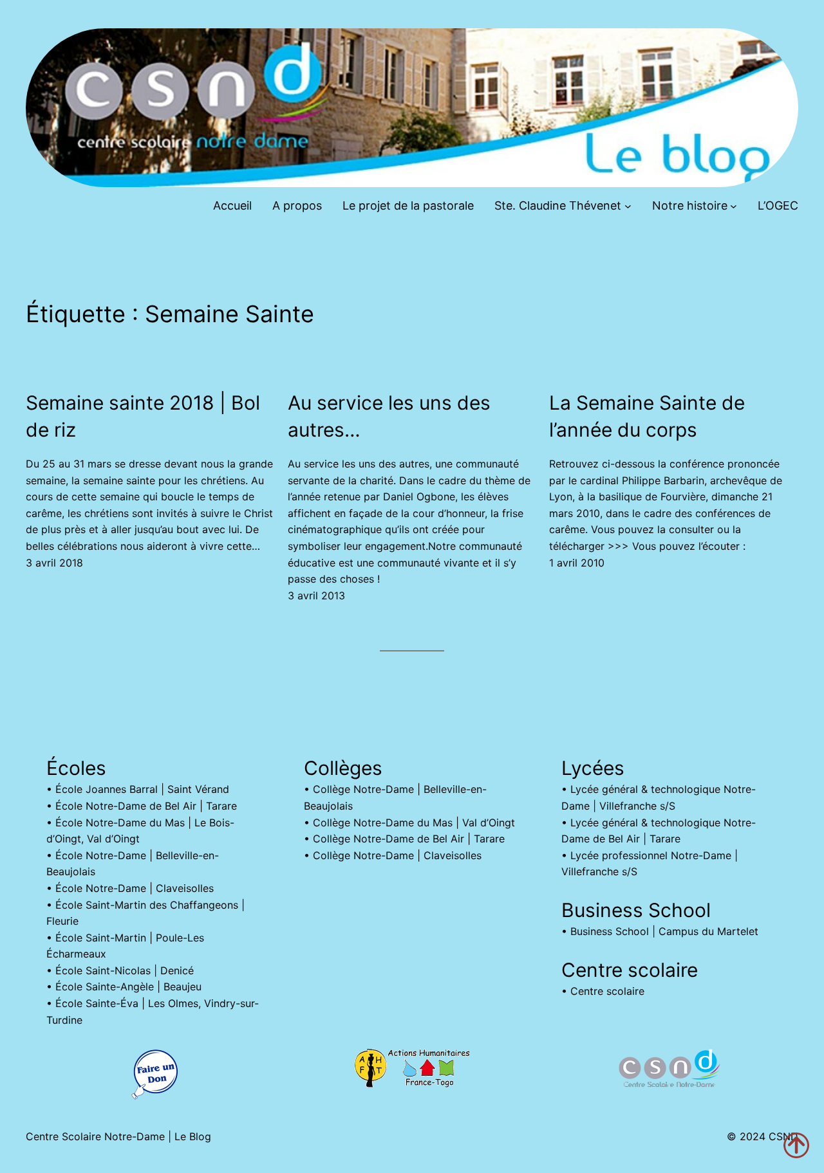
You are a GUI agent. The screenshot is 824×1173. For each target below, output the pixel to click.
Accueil (232, 205)
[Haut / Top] (796, 1145)
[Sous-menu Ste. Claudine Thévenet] (628, 206)
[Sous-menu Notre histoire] (733, 206)
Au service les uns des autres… (389, 416)
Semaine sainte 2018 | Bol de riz (143, 416)
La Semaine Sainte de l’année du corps (647, 416)
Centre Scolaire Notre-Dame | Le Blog (118, 1136)
